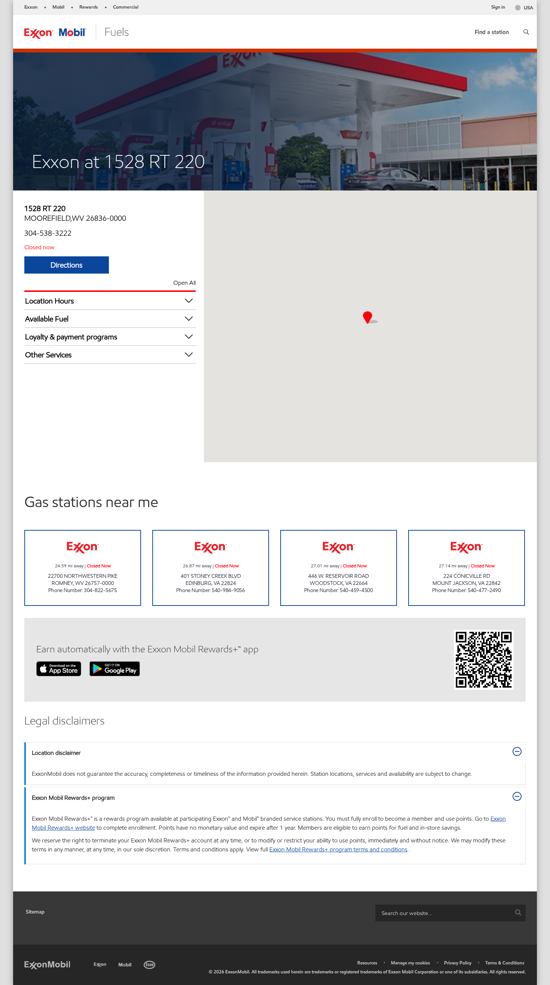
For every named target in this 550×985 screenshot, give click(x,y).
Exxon (30, 7)
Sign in (498, 7)
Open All (184, 283)
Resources (367, 963)
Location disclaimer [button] (56, 753)
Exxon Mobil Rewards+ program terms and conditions (338, 849)
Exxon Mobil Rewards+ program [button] (73, 798)
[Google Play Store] (114, 668)
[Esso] (150, 963)
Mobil (58, 7)
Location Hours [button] (49, 301)
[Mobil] (126, 963)
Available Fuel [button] (46, 319)
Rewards (88, 7)
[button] (526, 32)
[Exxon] (101, 963)
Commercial (125, 7)
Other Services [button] (48, 355)
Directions (67, 265)
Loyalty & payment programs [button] (71, 337)
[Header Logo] (76, 31)
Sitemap (35, 911)
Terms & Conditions (504, 963)
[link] (492, 30)
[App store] (58, 668)
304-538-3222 (47, 233)
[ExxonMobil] (47, 964)
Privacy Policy (457, 963)
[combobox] (450, 913)
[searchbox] (443, 913)
